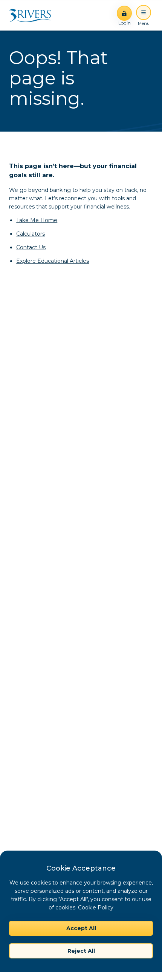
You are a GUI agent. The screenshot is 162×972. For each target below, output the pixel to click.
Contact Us (31, 247)
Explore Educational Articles (52, 261)
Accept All (81, 928)
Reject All (81, 950)
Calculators (30, 233)
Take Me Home (36, 220)
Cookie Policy (95, 907)
